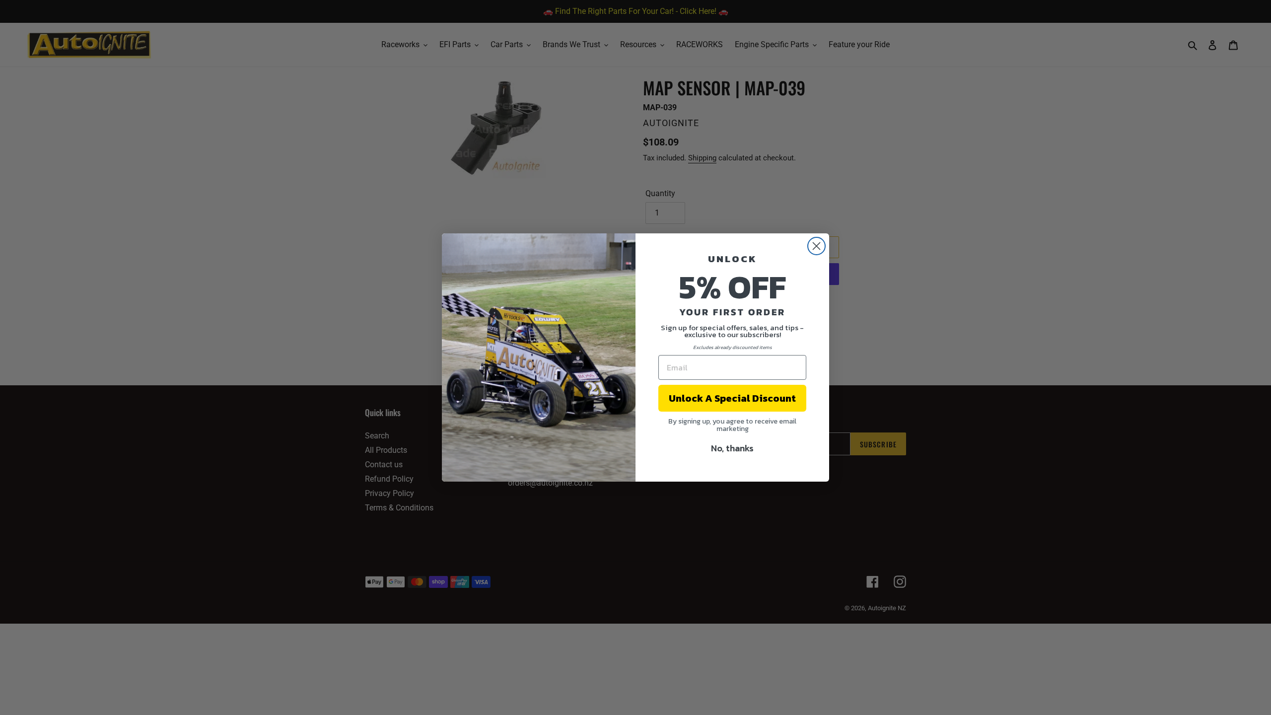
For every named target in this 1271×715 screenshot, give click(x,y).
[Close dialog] (816, 246)
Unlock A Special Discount (732, 398)
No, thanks (732, 448)
